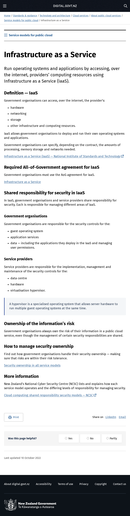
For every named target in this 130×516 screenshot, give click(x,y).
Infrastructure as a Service (22, 182)
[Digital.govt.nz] (65, 6)
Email (122, 417)
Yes (70, 438)
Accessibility (43, 484)
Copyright (101, 484)
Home (7, 16)
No (91, 438)
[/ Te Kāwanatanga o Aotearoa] (31, 505)
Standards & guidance (25, 16)
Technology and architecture (55, 16)
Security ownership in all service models (32, 365)
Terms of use (65, 484)
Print (16, 417)
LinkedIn (110, 417)
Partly (113, 438)
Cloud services (81, 16)
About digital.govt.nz (16, 484)
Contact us (119, 484)
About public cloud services (106, 16)
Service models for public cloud (21, 20)
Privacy (83, 484)
